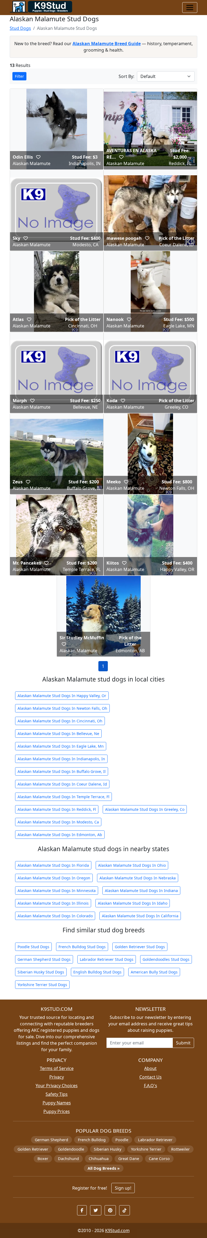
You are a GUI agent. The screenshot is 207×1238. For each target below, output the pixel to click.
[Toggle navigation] (189, 7)
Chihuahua (99, 1158)
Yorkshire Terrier (146, 1149)
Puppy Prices (56, 1111)
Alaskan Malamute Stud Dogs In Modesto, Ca (58, 822)
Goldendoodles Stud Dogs (166, 959)
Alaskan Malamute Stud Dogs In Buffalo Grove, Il (62, 771)
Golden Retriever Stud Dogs (140, 946)
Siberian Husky (107, 1149)
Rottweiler (180, 1149)
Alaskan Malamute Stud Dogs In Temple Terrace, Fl (63, 796)
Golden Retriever (33, 1149)
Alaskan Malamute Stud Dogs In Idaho (132, 903)
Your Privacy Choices (57, 1086)
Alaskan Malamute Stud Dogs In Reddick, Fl (57, 809)
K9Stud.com (117, 1230)
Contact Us (150, 1077)
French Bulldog (92, 1139)
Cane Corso (159, 1158)
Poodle (121, 1139)
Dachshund (68, 1158)
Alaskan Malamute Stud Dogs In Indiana (141, 890)
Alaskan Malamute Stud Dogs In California (140, 915)
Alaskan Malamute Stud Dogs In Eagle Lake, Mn (61, 746)
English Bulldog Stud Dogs (97, 972)
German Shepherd (51, 1139)
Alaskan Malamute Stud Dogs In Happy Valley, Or (62, 695)
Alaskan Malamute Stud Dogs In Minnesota (57, 890)
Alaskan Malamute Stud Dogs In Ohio (132, 865)
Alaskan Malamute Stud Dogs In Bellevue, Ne (58, 733)
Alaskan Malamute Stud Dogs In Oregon (54, 877)
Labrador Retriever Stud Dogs (106, 959)
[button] (38, 157)
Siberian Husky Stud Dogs (41, 972)
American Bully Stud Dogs (154, 972)
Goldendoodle (71, 1149)
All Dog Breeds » (104, 1168)
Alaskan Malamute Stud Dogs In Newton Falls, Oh (62, 708)
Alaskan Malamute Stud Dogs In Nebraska (137, 877)
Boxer (42, 1158)
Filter (19, 76)
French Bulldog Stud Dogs (82, 946)
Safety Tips (57, 1094)
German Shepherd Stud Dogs (44, 959)
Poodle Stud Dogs (33, 946)
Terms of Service (57, 1068)
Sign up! (123, 1188)
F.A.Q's (150, 1086)
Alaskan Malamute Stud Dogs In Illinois (53, 903)
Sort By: (126, 76)
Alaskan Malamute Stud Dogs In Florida (53, 865)
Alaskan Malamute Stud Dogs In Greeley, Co (144, 809)
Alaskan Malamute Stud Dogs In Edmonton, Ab (60, 834)
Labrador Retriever (155, 1139)
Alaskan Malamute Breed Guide (107, 44)
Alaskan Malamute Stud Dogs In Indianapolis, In (61, 758)
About (150, 1068)
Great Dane (128, 1158)
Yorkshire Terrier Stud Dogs (42, 984)
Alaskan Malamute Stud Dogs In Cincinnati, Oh (60, 720)
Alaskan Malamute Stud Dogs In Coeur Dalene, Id (62, 784)
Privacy (56, 1077)
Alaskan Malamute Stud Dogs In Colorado (55, 915)
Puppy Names (57, 1103)
